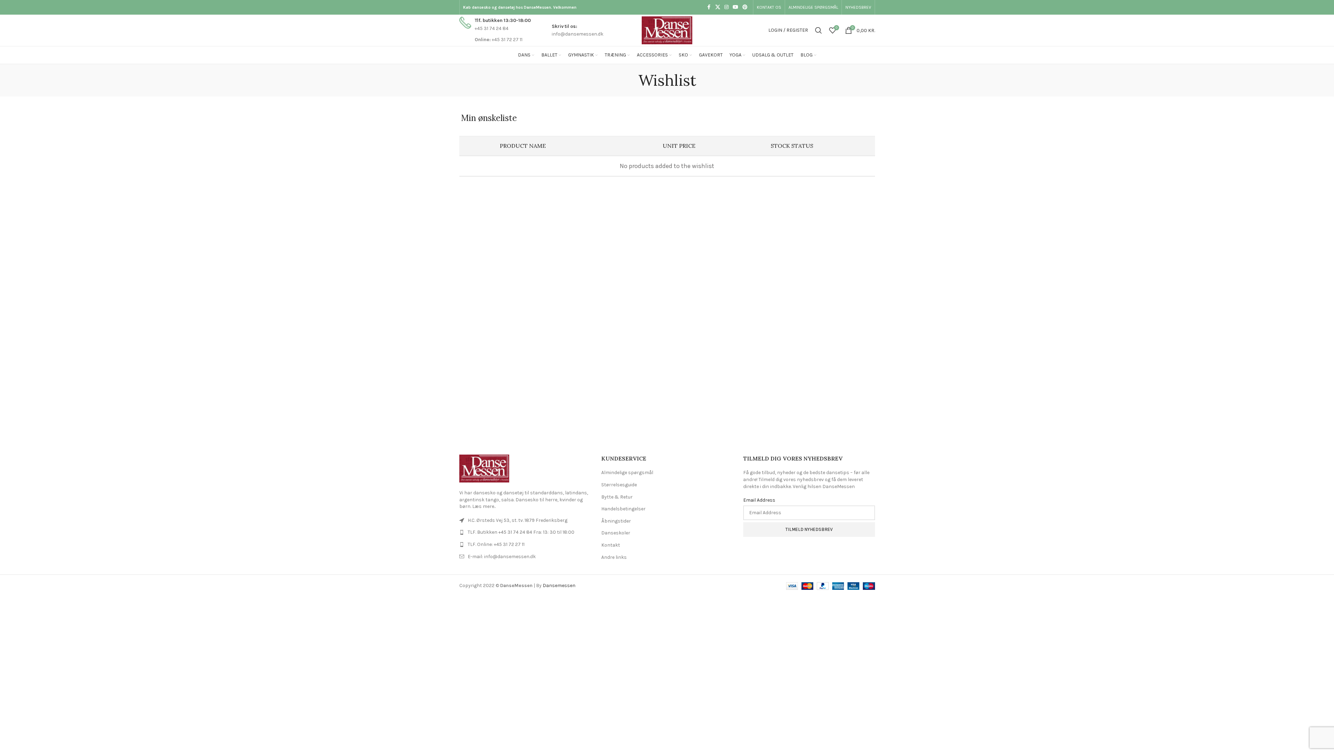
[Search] (819, 30)
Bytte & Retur (617, 497)
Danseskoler (615, 533)
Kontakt (610, 545)
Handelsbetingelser (623, 509)
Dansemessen (559, 585)
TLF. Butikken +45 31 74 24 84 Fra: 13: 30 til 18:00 (521, 532)
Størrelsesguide (619, 485)
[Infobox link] (495, 30)
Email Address (759, 500)
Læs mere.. (484, 506)
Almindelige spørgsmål (627, 473)
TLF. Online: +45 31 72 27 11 (496, 544)
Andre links (614, 557)
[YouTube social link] (735, 7)
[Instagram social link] (726, 7)
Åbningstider (616, 521)
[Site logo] (667, 30)
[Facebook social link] (709, 7)
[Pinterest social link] (744, 7)
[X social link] (717, 7)
